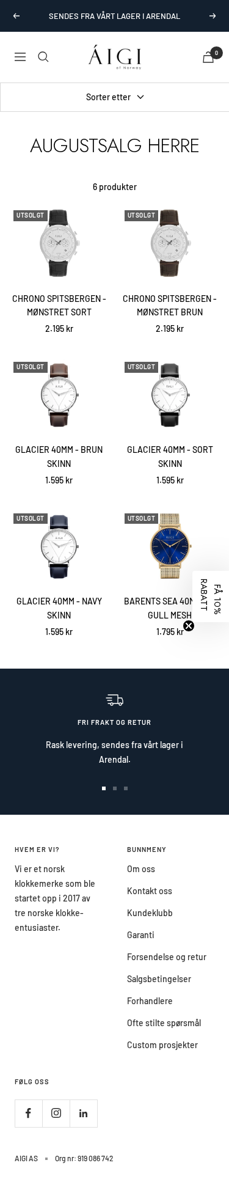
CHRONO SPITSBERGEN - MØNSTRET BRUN (170, 305)
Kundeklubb (150, 913)
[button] (210, 596)
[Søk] (43, 56)
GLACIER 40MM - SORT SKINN (170, 456)
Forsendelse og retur (166, 957)
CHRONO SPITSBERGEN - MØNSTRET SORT (59, 305)
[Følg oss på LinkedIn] (83, 1113)
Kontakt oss (149, 891)
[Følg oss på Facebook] (28, 1113)
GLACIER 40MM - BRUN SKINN (59, 456)
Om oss (141, 869)
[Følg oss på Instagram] (56, 1113)
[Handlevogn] (208, 57)
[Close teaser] (189, 626)
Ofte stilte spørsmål (164, 1023)
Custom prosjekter (162, 1045)
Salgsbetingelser (159, 979)
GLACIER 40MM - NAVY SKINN (59, 608)
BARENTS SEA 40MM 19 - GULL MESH (170, 608)
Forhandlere (150, 1001)
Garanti (140, 935)
